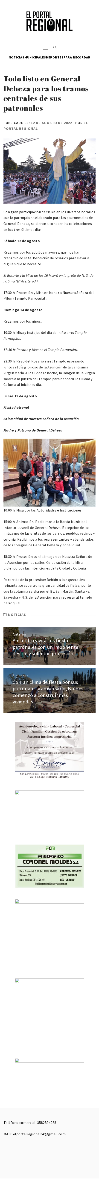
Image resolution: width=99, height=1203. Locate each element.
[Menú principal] (45, 47)
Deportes (55, 57)
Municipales (35, 57)
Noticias (16, 57)
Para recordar (77, 57)
